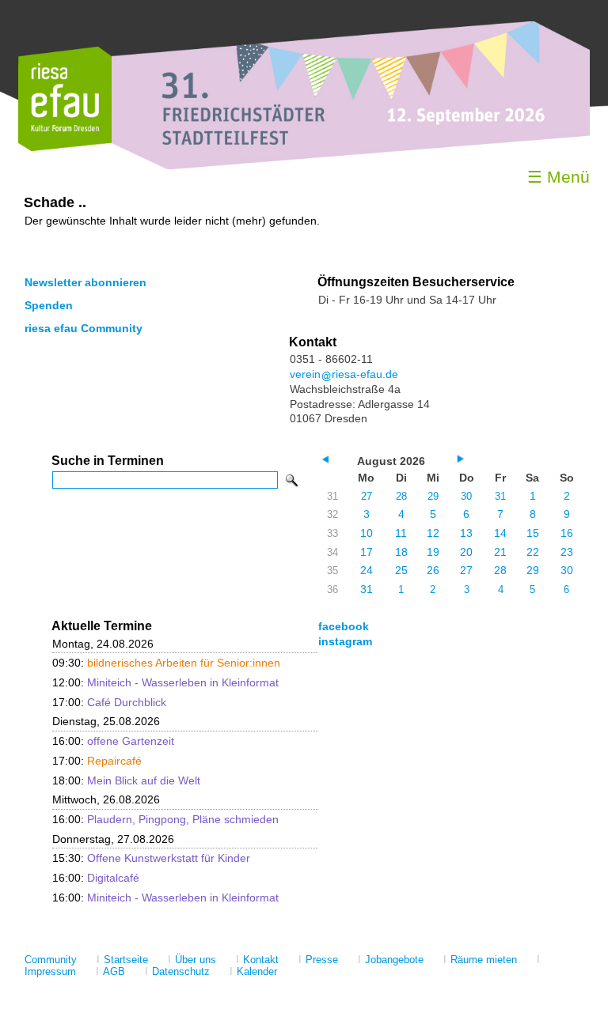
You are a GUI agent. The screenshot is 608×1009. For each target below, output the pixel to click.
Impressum (50, 971)
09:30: (166, 662)
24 (366, 570)
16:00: (113, 741)
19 (433, 552)
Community (51, 960)
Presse (322, 960)
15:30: (151, 858)
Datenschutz (181, 971)
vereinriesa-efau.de (344, 374)
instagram (345, 641)
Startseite (126, 960)
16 (566, 533)
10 (366, 533)
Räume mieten (483, 960)
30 (466, 496)
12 (433, 533)
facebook (343, 626)
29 (433, 496)
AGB (114, 971)
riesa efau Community (83, 328)
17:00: (109, 702)
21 (500, 552)
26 (433, 570)
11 (401, 533)
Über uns (195, 960)
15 (532, 533)
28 (401, 496)
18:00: (126, 780)
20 (466, 552)
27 (366, 496)
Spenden (49, 305)
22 (532, 552)
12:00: (165, 682)
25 (401, 570)
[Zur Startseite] (65, 147)
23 (566, 552)
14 (500, 533)
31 (500, 496)
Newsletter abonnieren (85, 282)
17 (366, 552)
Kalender (257, 971)
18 (401, 552)
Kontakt (261, 960)
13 (466, 533)
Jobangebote (394, 960)
